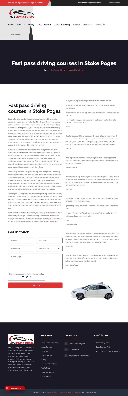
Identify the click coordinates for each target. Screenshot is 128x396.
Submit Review (47, 355)
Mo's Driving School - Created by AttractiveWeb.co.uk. (63, 392)
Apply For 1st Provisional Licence (108, 351)
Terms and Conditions (49, 364)
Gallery (76, 25)
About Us (21, 25)
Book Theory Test (102, 343)
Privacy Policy (47, 376)
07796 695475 (73, 350)
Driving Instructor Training (50, 343)
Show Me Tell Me (48, 372)
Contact (51, 213)
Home (10, 25)
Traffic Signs (46, 368)
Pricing (31, 25)
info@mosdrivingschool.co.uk (89, 3)
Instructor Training (62, 25)
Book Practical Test (103, 347)
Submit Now (35, 285)
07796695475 (114, 3)
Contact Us (100, 25)
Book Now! (39, 3)
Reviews (86, 25)
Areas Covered (44, 25)
